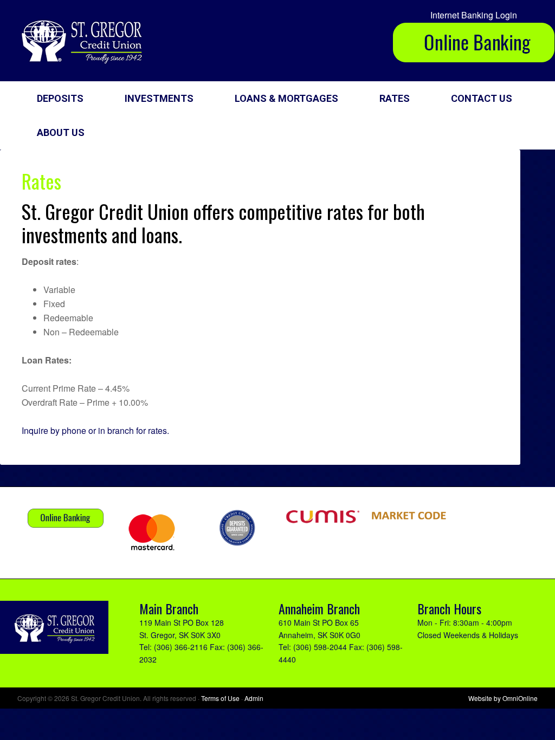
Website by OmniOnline (503, 698)
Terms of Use (220, 698)
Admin (253, 698)
